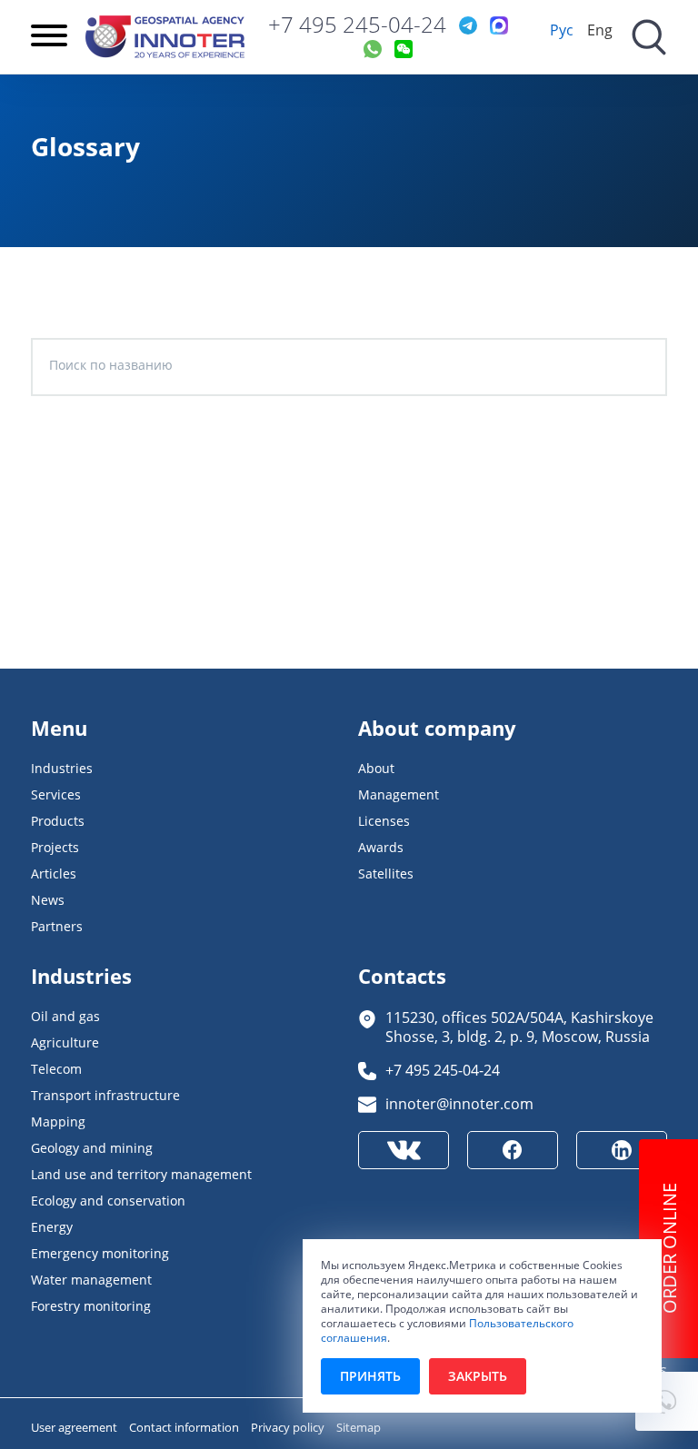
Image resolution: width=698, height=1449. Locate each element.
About (376, 768)
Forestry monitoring (91, 1306)
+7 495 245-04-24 (357, 24)
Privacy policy (289, 1427)
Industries (62, 768)
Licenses (384, 820)
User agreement (75, 1427)
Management (398, 794)
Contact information (185, 1427)
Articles (53, 873)
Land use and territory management (141, 1174)
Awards (381, 847)
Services (56, 794)
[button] (666, 1401)
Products (58, 820)
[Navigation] (49, 37)
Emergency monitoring (100, 1253)
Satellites (386, 873)
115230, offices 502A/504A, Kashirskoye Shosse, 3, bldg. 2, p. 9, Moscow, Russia (519, 1026)
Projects (55, 847)
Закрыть (477, 1375)
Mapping (58, 1121)
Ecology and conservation (108, 1200)
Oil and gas (65, 1016)
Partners (57, 926)
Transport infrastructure (105, 1095)
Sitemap (358, 1427)
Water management (91, 1279)
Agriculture (65, 1042)
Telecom (56, 1068)
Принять (370, 1375)
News (48, 899)
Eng (600, 29)
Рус (561, 29)
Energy (52, 1227)
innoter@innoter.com (459, 1103)
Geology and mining (92, 1147)
